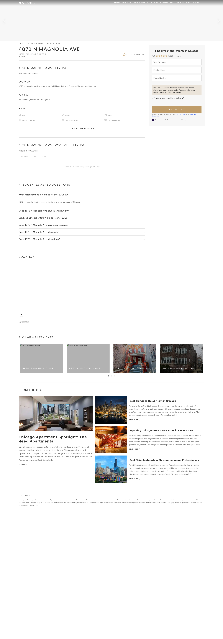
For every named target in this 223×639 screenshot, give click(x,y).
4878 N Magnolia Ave (52, 43)
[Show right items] (205, 358)
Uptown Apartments (35, 43)
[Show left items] (17, 358)
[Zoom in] (21, 314)
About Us (180, 3)
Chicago (22, 43)
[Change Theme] (20, 2)
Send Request (177, 109)
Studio (24, 156)
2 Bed (44, 156)
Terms (178, 114)
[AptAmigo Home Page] (28, 3)
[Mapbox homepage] (24, 322)
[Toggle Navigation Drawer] (203, 3)
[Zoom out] (21, 318)
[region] (112, 293)
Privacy (183, 114)
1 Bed (34, 156)
